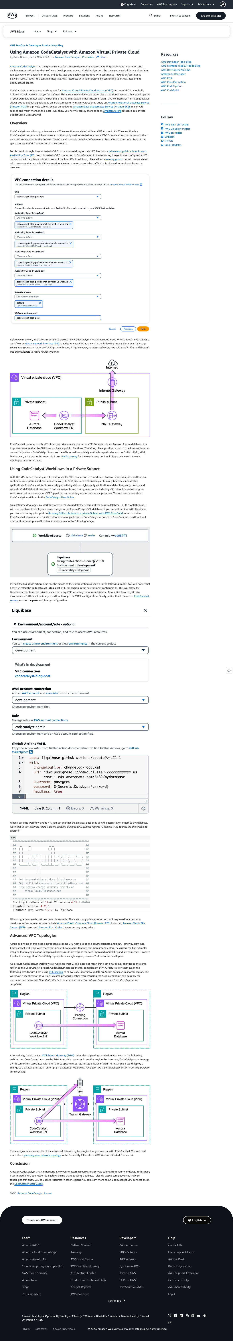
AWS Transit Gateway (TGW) (58, 1055)
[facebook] (175, 1316)
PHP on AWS (127, 1280)
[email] (169, 1323)
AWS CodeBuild (170, 90)
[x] (169, 1316)
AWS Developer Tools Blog (176, 61)
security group (114, 159)
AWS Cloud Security (34, 1273)
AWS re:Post (176, 1259)
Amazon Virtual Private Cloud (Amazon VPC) (87, 90)
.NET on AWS (127, 1259)
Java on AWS (127, 1273)
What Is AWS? (31, 1245)
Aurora (48, 1193)
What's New (29, 1280)
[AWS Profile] (223, 4)
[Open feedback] (229, 670)
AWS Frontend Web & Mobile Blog (180, 65)
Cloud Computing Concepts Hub (42, 1266)
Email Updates (172, 144)
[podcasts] (204, 1316)
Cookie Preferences (64, 1328)
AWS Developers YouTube (175, 69)
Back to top (114, 1300)
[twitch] (192, 1316)
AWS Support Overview (183, 1273)
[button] (49, 15)
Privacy (26, 1328)
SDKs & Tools (128, 1252)
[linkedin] (181, 1316)
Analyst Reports (81, 1287)
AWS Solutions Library (85, 1266)
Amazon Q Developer (173, 73)
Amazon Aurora (112, 110)
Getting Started (80, 1245)
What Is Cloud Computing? (39, 1252)
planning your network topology (42, 1155)
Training (76, 1252)
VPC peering (56, 971)
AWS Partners (79, 1294)
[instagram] (187, 1316)
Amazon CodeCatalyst (22, 66)
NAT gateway (69, 456)
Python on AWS (129, 1266)
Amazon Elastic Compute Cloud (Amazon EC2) (83, 923)
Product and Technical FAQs (88, 1280)
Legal (171, 1294)
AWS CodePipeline (171, 86)
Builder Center (128, 1245)
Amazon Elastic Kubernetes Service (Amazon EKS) (101, 106)
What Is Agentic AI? (34, 1259)
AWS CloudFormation (173, 82)
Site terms (41, 1328)
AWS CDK (166, 78)
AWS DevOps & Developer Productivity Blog (36, 45)
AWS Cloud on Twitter (177, 128)
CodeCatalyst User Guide (60, 497)
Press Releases (31, 1294)
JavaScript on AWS (131, 1287)
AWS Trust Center (82, 1259)
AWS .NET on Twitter (176, 124)
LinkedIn (169, 136)
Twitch (168, 140)
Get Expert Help (178, 1280)
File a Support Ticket (181, 1252)
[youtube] (198, 1316)
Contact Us (175, 1245)
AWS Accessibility (179, 1287)
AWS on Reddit (173, 132)
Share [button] (103, 56)
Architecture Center (83, 1273)
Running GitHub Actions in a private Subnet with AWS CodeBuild (85, 513)
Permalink (88, 56)
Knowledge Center (180, 1266)
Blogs (25, 1287)
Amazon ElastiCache (50, 927)
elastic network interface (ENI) (42, 343)
